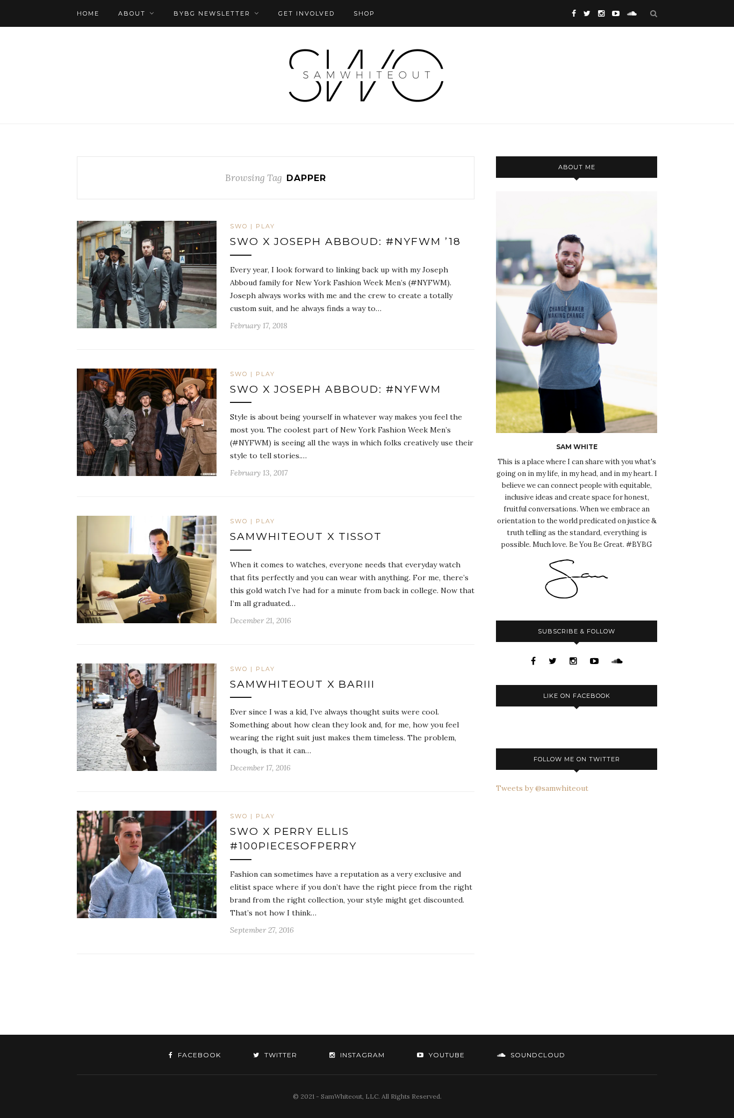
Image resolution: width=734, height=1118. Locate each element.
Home (88, 13)
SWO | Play (252, 226)
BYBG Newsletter (212, 13)
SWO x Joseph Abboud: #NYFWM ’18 (345, 241)
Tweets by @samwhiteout (542, 788)
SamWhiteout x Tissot (306, 536)
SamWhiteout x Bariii (302, 684)
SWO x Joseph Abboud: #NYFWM (335, 389)
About (132, 13)
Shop (364, 13)
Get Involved (306, 13)
